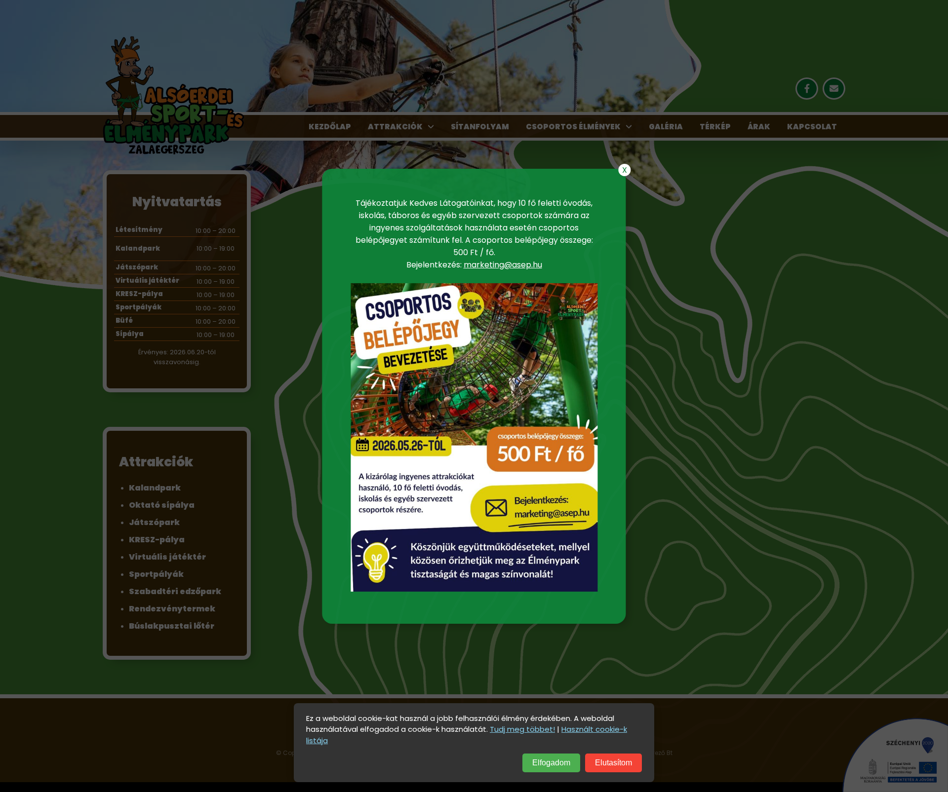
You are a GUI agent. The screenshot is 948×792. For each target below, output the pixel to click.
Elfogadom (551, 762)
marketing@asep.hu (503, 264)
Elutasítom (613, 762)
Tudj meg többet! (522, 729)
